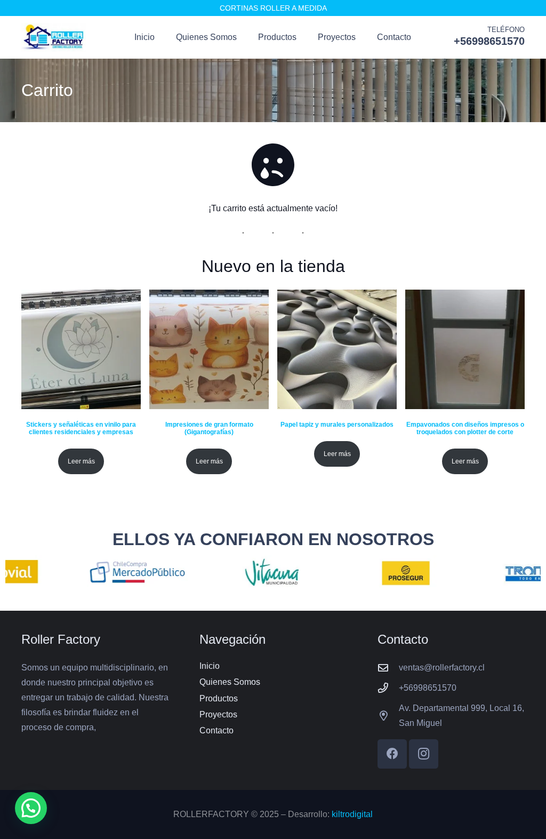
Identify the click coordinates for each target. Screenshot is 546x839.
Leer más (81, 461)
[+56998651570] (388, 688)
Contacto (216, 730)
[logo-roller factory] (53, 37)
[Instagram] (423, 754)
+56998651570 (427, 687)
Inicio (209, 665)
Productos (218, 698)
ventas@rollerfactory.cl (442, 667)
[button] (31, 808)
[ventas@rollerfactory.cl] (388, 667)
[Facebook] (392, 754)
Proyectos (218, 714)
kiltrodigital (352, 814)
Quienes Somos (229, 681)
